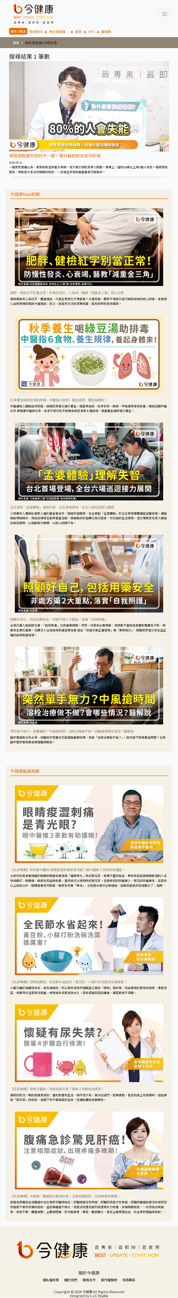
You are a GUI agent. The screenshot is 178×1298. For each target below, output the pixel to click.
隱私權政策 (51, 1279)
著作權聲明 (109, 1279)
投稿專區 (128, 1279)
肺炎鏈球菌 (59, 31)
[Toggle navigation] (165, 14)
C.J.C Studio (99, 1295)
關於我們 (70, 1279)
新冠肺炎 (36, 31)
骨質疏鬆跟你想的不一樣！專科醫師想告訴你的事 (55, 156)
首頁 (16, 42)
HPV (91, 31)
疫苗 (78, 31)
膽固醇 (106, 31)
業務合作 (89, 1279)
